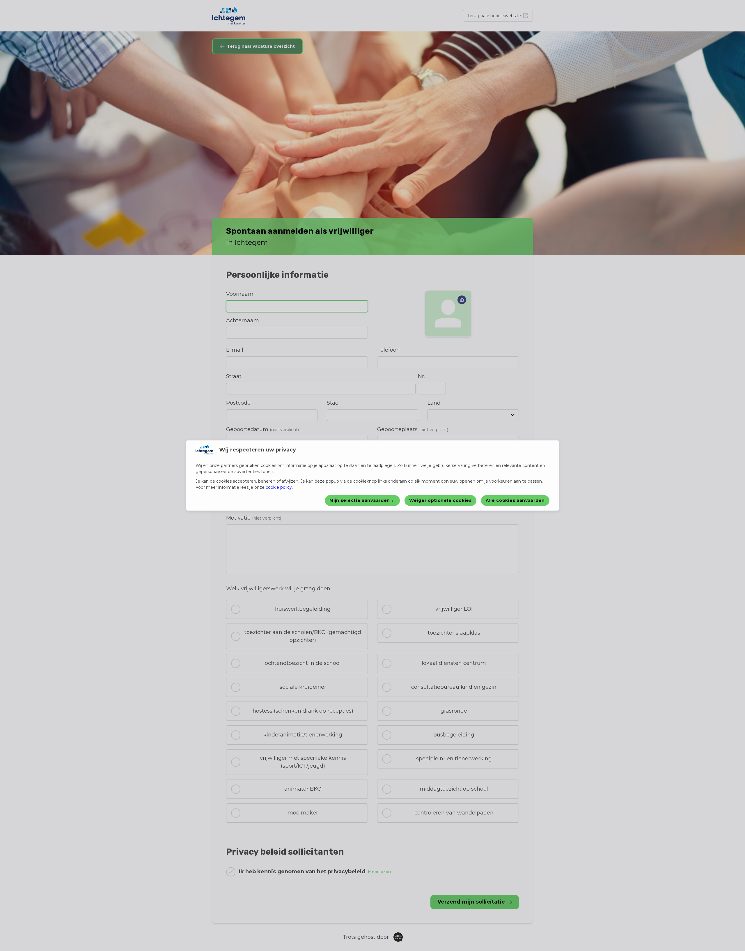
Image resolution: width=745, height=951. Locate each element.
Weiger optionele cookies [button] (440, 500)
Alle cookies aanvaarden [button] (515, 500)
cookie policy (279, 487)
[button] (362, 500)
